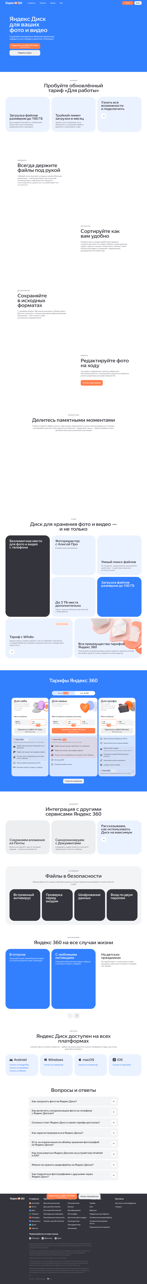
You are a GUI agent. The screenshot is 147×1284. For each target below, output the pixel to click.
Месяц (63, 693)
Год (84, 693)
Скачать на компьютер (53, 1065)
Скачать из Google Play (19, 1065)
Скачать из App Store (122, 1065)
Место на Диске (20, 716)
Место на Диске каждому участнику (66, 716)
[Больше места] (46, 722)
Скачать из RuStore (18, 1071)
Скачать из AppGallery (19, 1068)
